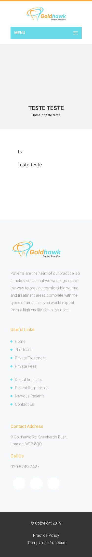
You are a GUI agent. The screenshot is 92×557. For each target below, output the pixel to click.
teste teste (52, 115)
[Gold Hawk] (46, 14)
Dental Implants (28, 379)
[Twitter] (36, 483)
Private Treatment (30, 358)
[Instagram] (53, 483)
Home (36, 115)
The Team (23, 349)
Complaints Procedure (47, 542)
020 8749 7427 (25, 466)
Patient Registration (32, 387)
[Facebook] (19, 483)
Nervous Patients (29, 396)
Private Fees (26, 366)
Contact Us (24, 404)
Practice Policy (46, 535)
